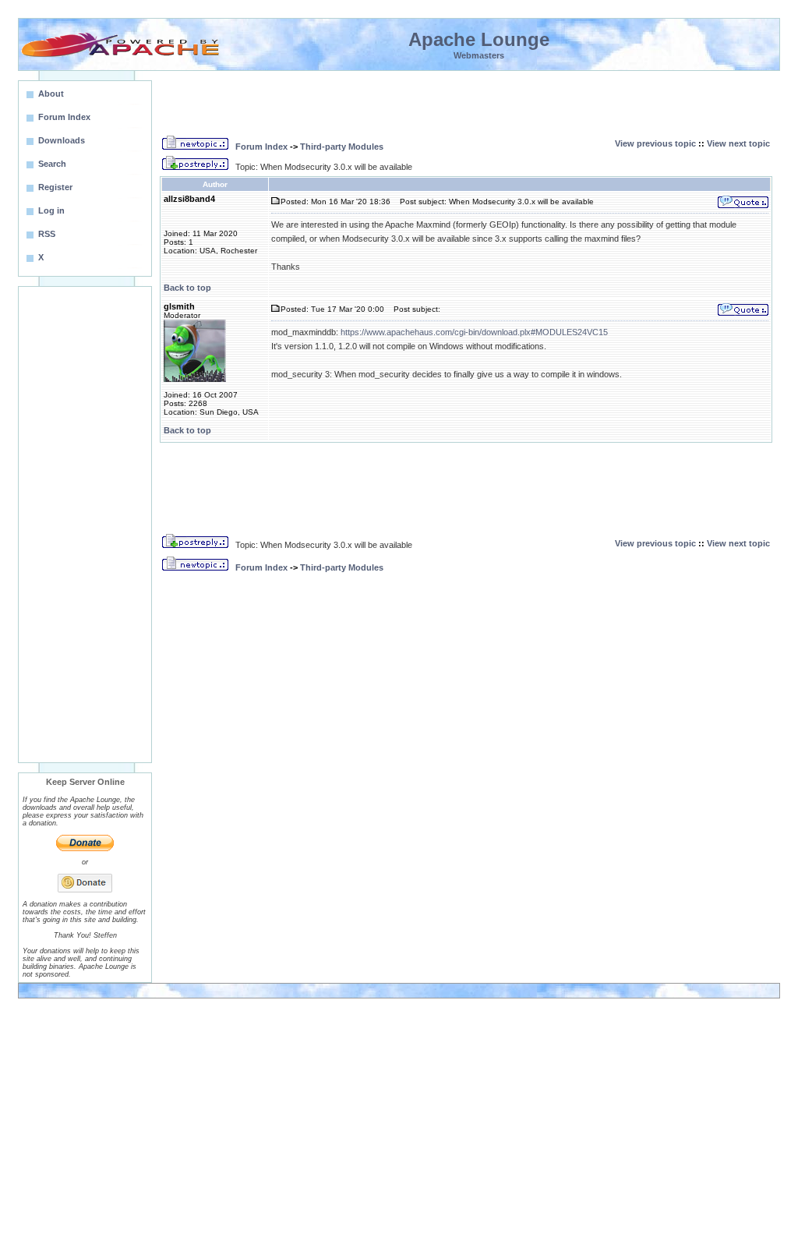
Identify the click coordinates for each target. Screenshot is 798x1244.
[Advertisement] (85, 524)
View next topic (738, 143)
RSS (46, 234)
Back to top (187, 287)
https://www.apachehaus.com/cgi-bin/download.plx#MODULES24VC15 (474, 332)
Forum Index (261, 146)
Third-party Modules (341, 146)
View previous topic (655, 143)
